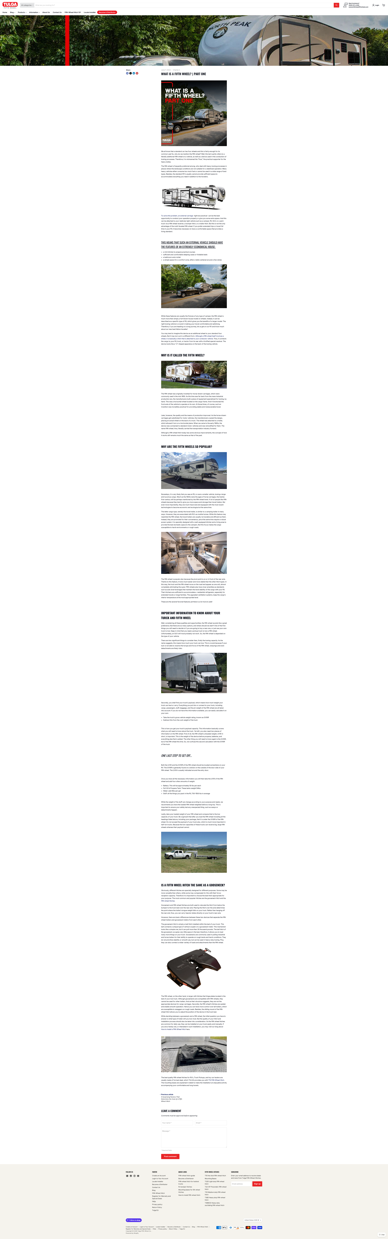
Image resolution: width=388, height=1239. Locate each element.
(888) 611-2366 (354, 5)
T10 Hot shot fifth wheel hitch (215, 1176)
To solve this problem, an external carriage (177, 216)
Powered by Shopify (132, 1233)
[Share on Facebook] (127, 73)
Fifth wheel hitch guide (186, 1176)
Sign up (257, 1184)
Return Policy (157, 1207)
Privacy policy (157, 1204)
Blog (12, 12)
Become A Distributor (107, 12)
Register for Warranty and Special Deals (138, 1229)
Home (5, 12)
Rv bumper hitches (185, 1187)
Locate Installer (90, 12)
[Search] (336, 5)
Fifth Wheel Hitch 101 (73, 12)
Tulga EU (155, 1210)
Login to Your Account (160, 1178)
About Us (46, 12)
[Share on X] (130, 73)
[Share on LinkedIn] (134, 73)
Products (21, 12)
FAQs (154, 1201)
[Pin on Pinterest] (137, 73)
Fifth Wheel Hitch (158, 1193)
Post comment (170, 1156)
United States (252, 1220)
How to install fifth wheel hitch (189, 1195)
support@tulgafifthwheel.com (358, 7)
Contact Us (57, 12)
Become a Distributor (159, 1184)
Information (34, 12)
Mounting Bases (210, 1178)
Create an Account (159, 1176)
